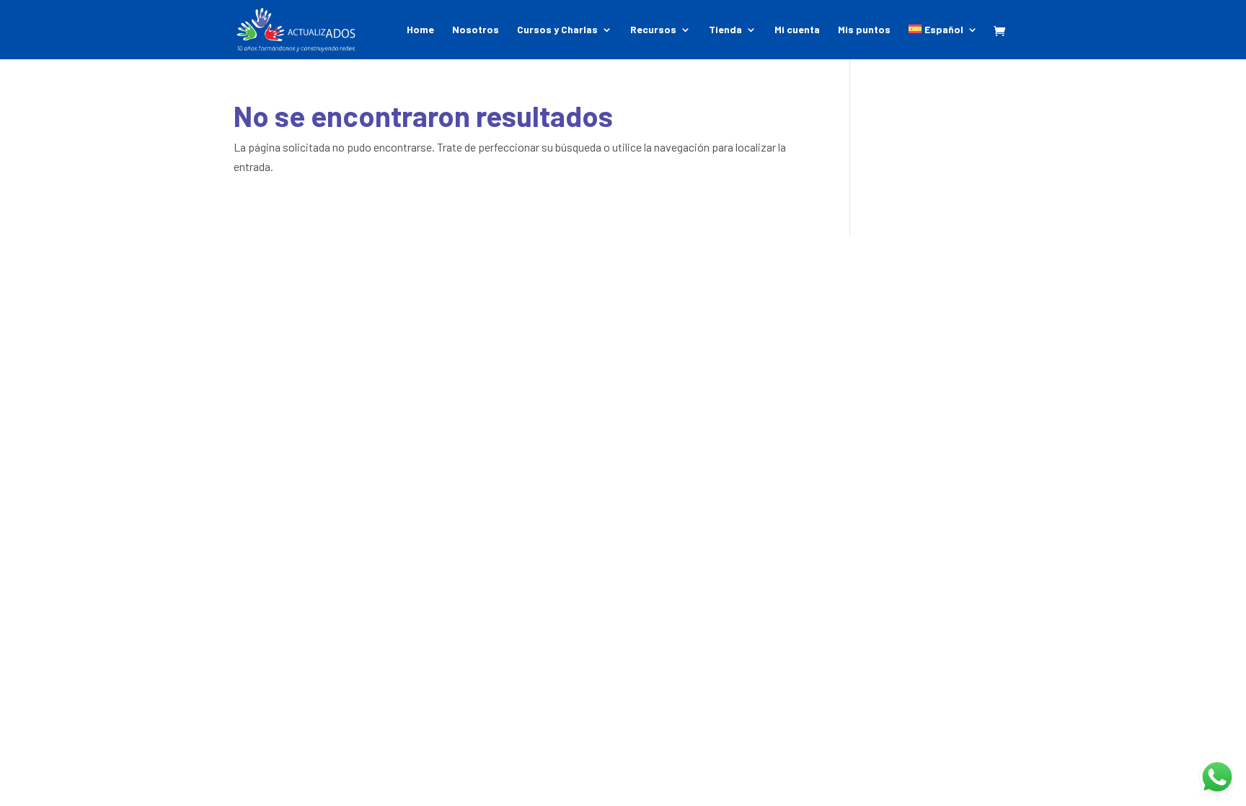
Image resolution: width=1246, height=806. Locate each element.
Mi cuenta (797, 30)
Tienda (725, 30)
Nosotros (475, 30)
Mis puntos (864, 30)
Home (420, 30)
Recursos (653, 30)
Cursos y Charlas (557, 30)
